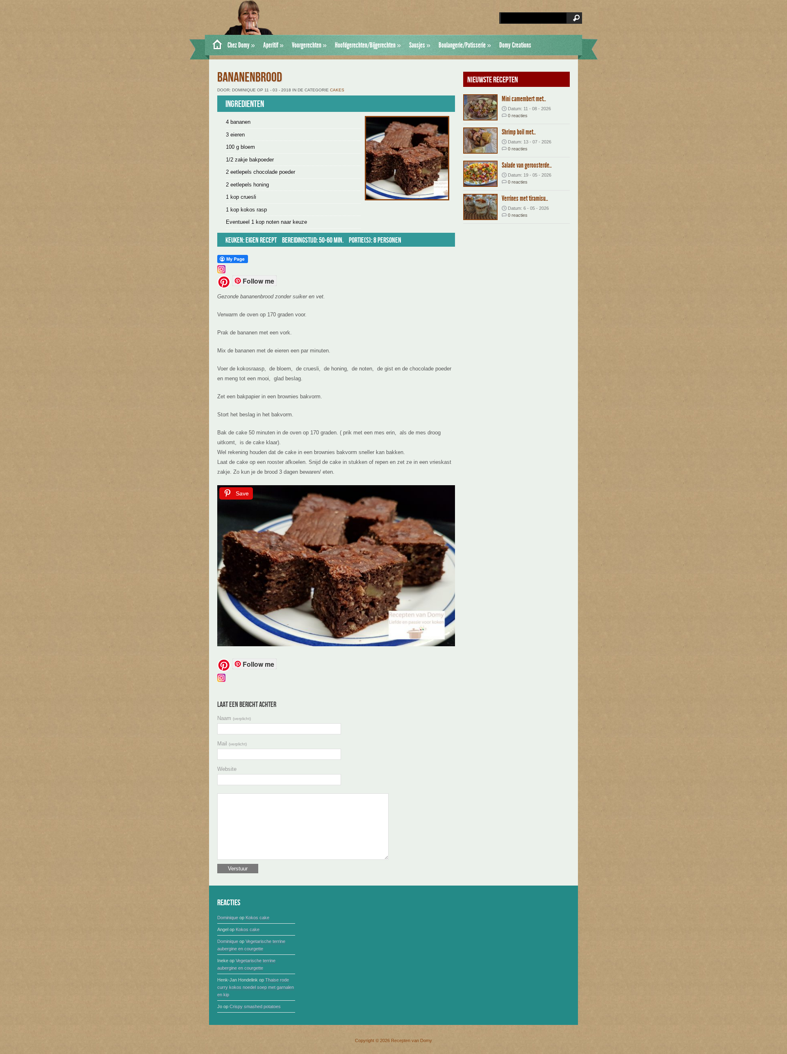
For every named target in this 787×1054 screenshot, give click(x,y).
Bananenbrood (249, 78)
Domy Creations (515, 45)
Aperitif (273, 45)
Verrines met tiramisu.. (525, 198)
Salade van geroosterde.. (527, 165)
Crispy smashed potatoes (255, 1006)
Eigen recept (261, 240)
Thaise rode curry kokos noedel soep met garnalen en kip (255, 987)
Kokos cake (257, 917)
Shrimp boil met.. (519, 131)
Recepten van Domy (411, 1040)
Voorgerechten (309, 45)
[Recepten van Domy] (214, 45)
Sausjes (419, 45)
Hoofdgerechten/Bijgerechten (368, 45)
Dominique (227, 917)
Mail (232, 744)
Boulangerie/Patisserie (465, 45)
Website (227, 769)
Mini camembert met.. (524, 98)
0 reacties (518, 115)
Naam (234, 718)
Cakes (337, 90)
